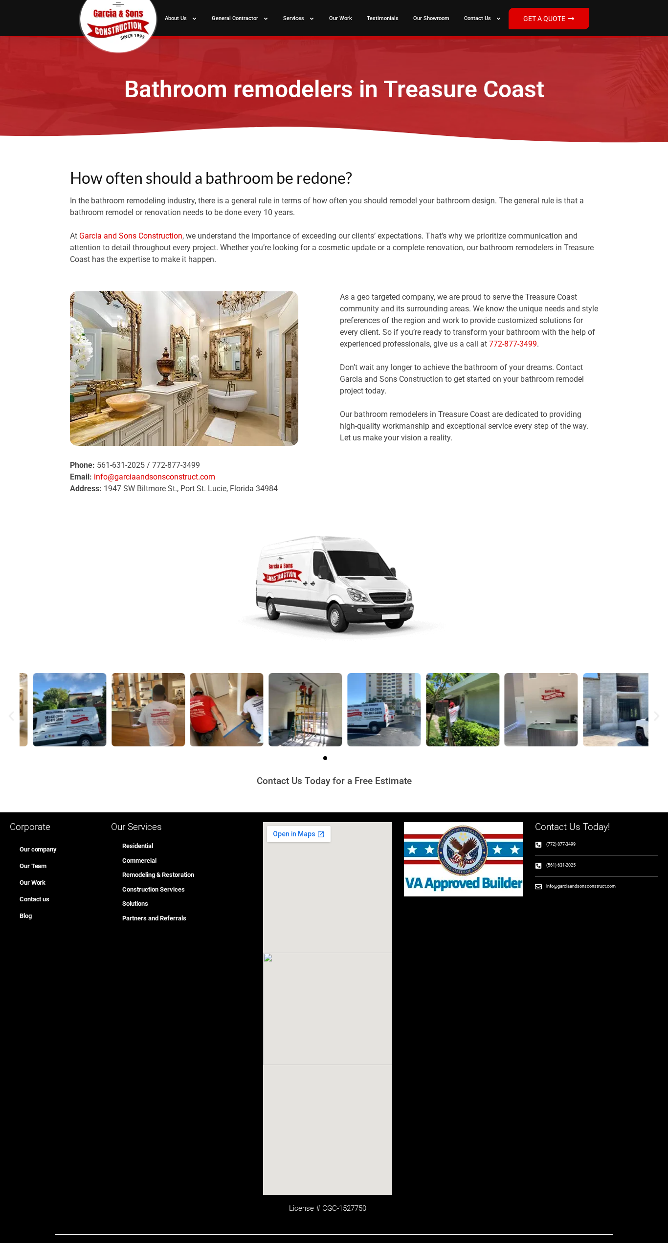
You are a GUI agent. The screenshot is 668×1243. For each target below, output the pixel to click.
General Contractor (235, 18)
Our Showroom (431, 18)
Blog (26, 915)
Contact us (477, 18)
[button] (11, 716)
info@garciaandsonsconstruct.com (154, 476)
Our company (38, 849)
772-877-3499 (513, 344)
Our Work (340, 18)
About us (176, 18)
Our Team (33, 866)
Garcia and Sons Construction (130, 235)
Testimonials (383, 18)
